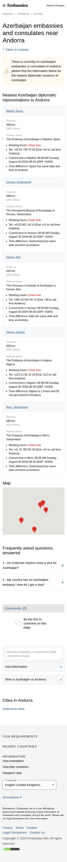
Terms (19, 827)
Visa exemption (13, 761)
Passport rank (12, 773)
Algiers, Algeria (15, 332)
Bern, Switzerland (17, 407)
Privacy (8, 827)
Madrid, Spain (14, 111)
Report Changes (55, 5)
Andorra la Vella (13, 709)
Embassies (8, 14)
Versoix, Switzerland (18, 182)
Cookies (31, 827)
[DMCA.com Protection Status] (11, 849)
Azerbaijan (23, 14)
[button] (21, 520)
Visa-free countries (15, 767)
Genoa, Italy (13, 257)
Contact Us (37, 832)
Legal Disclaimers (15, 832)
